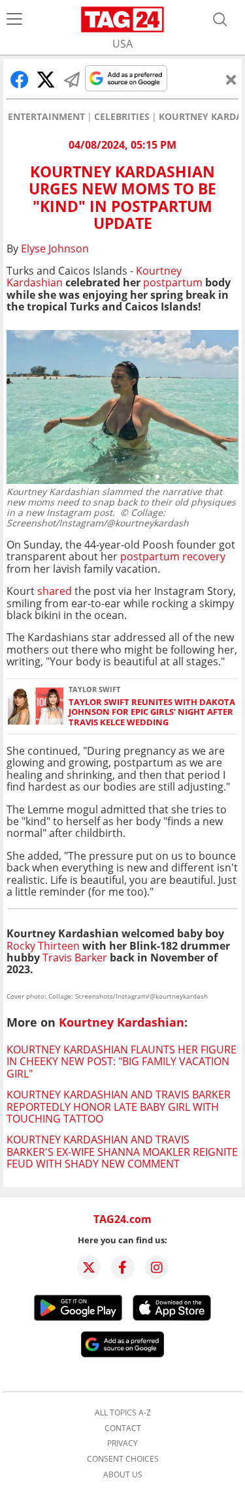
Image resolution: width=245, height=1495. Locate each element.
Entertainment (46, 117)
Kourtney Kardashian (121, 1022)
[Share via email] (72, 80)
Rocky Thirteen (43, 946)
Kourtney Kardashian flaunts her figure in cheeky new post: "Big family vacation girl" (122, 1061)
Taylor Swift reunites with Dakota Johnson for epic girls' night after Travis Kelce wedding (152, 712)
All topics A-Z (123, 1412)
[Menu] (14, 19)
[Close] (231, 79)
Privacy (122, 1443)
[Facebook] (123, 1267)
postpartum (173, 282)
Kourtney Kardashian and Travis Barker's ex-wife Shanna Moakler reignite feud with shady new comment (122, 1151)
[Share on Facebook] (20, 80)
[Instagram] (157, 1267)
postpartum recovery (172, 556)
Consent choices (123, 1459)
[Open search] (220, 19)
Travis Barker (74, 957)
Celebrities (122, 117)
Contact (123, 1428)
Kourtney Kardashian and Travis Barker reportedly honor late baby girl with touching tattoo (119, 1106)
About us (122, 1474)
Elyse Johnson (55, 248)
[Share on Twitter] (46, 80)
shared (54, 591)
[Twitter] (89, 1267)
